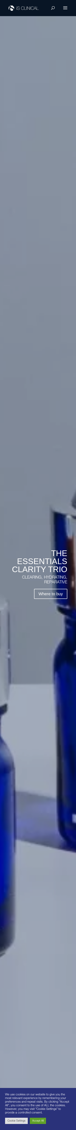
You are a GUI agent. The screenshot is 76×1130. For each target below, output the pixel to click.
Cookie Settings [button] (16, 1121)
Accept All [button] (38, 1121)
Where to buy (51, 594)
